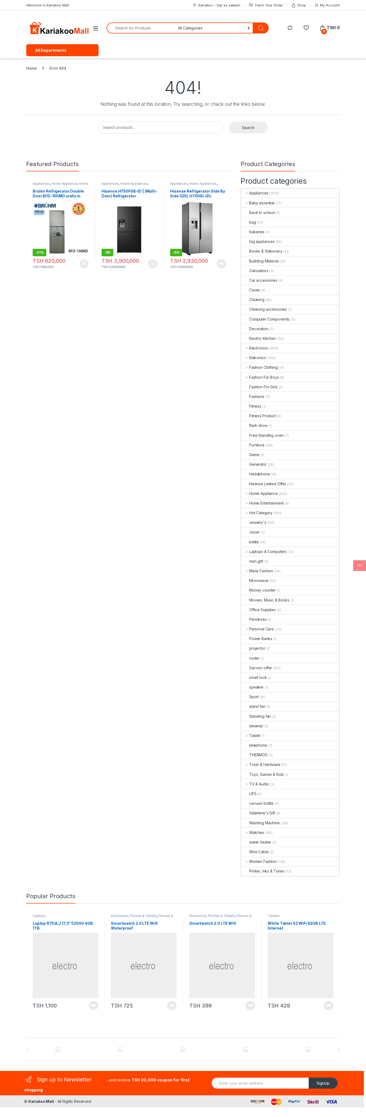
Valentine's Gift (262, 813)
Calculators (258, 270)
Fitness (255, 406)
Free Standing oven (266, 435)
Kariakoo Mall (41, 1101)
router (254, 658)
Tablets (273, 916)
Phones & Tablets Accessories (142, 917)
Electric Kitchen (262, 338)
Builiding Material (263, 261)
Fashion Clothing (263, 367)
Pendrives (258, 619)
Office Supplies (262, 609)
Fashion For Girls (263, 387)
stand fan (257, 706)
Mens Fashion (261, 571)
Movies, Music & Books (269, 600)
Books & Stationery (265, 251)
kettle (254, 542)
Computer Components (269, 319)
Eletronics (257, 357)
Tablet (254, 735)
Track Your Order (269, 5)
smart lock (258, 677)
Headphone (259, 474)
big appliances (262, 241)
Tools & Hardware (265, 764)
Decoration (258, 328)
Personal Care (261, 629)
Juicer (254, 532)
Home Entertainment (266, 503)
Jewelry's (257, 522)
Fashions (256, 396)
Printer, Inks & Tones (267, 871)
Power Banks (260, 638)
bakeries (256, 232)
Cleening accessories (268, 309)
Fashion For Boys (264, 377)
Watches (256, 832)
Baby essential (261, 203)
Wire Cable (259, 851)
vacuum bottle (261, 803)
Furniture (256, 445)
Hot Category (260, 512)
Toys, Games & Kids (266, 774)
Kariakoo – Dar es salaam (219, 5)
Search (248, 127)
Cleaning (256, 299)
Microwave (258, 580)
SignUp (323, 1083)
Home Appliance (64, 184)
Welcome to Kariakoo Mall (47, 5)
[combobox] (141, 27)
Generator (258, 464)
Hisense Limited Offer (267, 484)
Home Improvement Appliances (60, 185)
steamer (256, 726)
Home (31, 68)
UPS (253, 793)
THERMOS (258, 755)
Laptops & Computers (267, 551)
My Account (330, 5)
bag (252, 222)
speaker (256, 687)
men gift (256, 561)
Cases (254, 290)
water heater (260, 842)
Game (254, 454)
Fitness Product (262, 415)
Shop (301, 5)
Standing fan (260, 716)
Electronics (258, 348)
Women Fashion (263, 861)
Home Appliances (134, 184)
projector (257, 648)
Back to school (262, 212)
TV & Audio (259, 784)
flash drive (258, 425)
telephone (258, 745)
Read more (221, 263)
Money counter (262, 590)
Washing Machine (264, 823)
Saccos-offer (260, 667)
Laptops (39, 916)
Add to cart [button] (84, 263)
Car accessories (263, 280)
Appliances (41, 184)
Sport (254, 696)
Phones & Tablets (143, 916)
